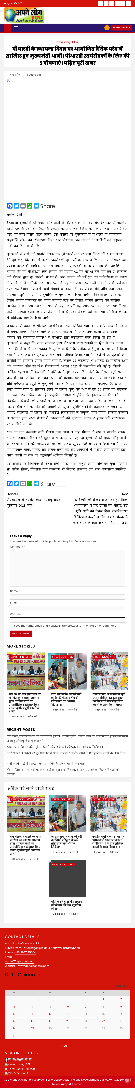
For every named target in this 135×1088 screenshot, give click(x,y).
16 (121, 1014)
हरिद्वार (29, 657)
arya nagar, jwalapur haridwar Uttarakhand (51, 948)
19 (50, 1021)
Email (14, 602)
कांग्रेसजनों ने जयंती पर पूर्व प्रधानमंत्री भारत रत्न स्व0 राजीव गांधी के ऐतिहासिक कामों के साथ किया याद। (109, 700)
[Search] (101, 28)
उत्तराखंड (59, 42)
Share (47, 206)
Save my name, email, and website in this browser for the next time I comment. (65, 626)
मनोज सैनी (15, 74)
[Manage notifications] (127, 1080)
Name (15, 591)
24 (14, 1028)
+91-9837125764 (25, 952)
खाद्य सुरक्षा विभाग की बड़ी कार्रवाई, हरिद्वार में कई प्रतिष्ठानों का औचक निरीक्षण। (66, 700)
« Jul (64, 1046)
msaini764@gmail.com (19, 961)
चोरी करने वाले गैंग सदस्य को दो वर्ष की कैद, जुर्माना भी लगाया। (45, 764)
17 (14, 1021)
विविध (75, 42)
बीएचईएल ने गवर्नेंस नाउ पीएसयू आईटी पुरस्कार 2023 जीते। (34, 500)
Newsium (58, 1084)
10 (14, 1014)
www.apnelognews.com (33, 966)
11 (32, 1014)
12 (50, 1014)
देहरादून (67, 42)
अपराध (55, 864)
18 (32, 1021)
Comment (17, 547)
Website (15, 614)
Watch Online (121, 27)
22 (103, 1021)
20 (67, 1021)
